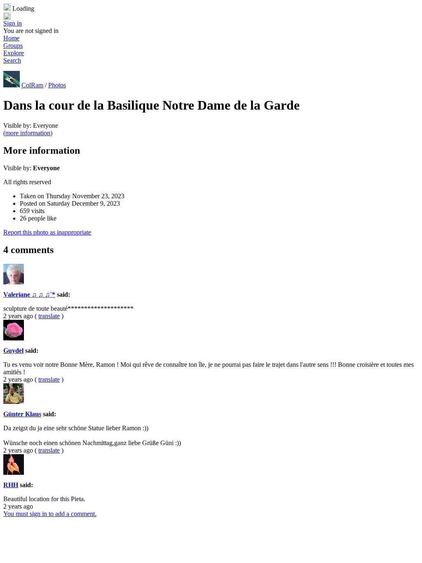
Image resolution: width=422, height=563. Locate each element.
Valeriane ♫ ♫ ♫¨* (29, 294)
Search (12, 60)
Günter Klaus (22, 414)
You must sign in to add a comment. (49, 513)
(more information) (27, 132)
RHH (10, 484)
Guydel (13, 350)
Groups (13, 45)
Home (11, 38)
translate (49, 315)
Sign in (12, 23)
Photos (57, 85)
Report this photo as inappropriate (47, 232)
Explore (13, 52)
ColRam (32, 85)
